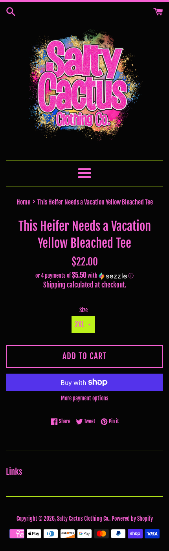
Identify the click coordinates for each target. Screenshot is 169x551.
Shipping (54, 285)
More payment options (84, 398)
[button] (84, 276)
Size (83, 310)
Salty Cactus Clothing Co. (83, 518)
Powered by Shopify (132, 518)
